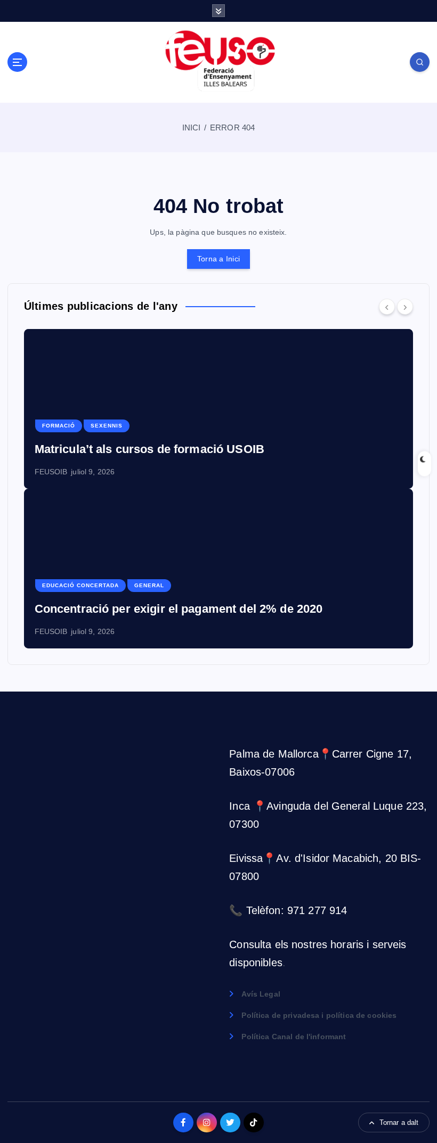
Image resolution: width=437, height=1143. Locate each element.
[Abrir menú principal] (17, 62)
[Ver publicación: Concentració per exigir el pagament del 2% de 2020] (219, 568)
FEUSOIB (51, 471)
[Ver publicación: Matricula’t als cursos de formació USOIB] (219, 409)
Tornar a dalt (399, 1122)
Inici (191, 127)
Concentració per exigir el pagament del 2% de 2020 (179, 608)
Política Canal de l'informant (293, 1037)
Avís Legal (260, 994)
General (149, 585)
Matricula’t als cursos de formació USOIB (149, 449)
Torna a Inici (218, 259)
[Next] (405, 307)
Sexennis (107, 426)
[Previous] (387, 307)
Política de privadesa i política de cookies (318, 1015)
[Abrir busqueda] (420, 62)
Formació (58, 426)
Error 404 (232, 127)
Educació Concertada (80, 585)
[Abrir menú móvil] (218, 10)
